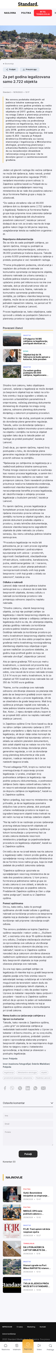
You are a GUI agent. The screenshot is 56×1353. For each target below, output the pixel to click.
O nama (20, 1327)
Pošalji (28, 1154)
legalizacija (9, 1072)
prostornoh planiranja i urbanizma (18, 1078)
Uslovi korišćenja (9, 1334)
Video (39, 1349)
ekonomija (9, 64)
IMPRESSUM (7, 1327)
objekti (44, 1072)
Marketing (31, 1327)
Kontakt (43, 1327)
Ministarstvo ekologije (27, 1072)
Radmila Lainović (43, 1078)
